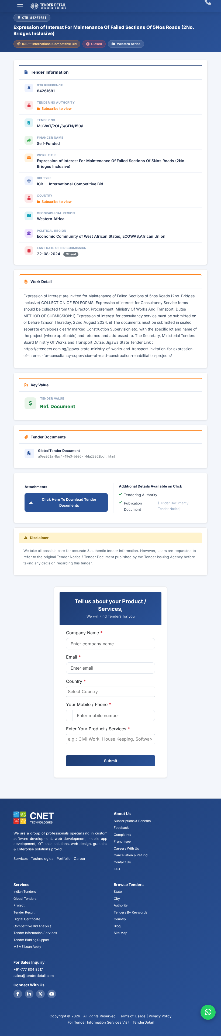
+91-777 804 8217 (28, 969)
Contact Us (122, 862)
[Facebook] (17, 994)
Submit (110, 760)
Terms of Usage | (133, 1016)
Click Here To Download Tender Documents (69, 502)
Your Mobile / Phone (88, 704)
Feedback (121, 828)
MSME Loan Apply (27, 947)
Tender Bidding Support (31, 940)
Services (20, 858)
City (117, 899)
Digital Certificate (26, 919)
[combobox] (110, 692)
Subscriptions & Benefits (132, 821)
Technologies (42, 858)
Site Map (120, 933)
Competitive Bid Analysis (32, 926)
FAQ (117, 869)
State (118, 892)
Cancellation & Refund (130, 855)
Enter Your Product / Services (98, 728)
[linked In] (29, 994)
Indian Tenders (24, 892)
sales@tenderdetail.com (33, 975)
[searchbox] (110, 691)
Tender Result (23, 912)
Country (76, 681)
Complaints (122, 835)
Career (79, 858)
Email (73, 657)
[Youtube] (51, 994)
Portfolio (64, 858)
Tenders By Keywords (130, 912)
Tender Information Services (35, 933)
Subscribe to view (57, 108)
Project (19, 905)
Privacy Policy (160, 1016)
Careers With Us (126, 848)
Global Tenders (24, 899)
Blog (117, 926)
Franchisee (122, 841)
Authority (121, 905)
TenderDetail (143, 1022)
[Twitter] (40, 994)
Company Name (84, 632)
